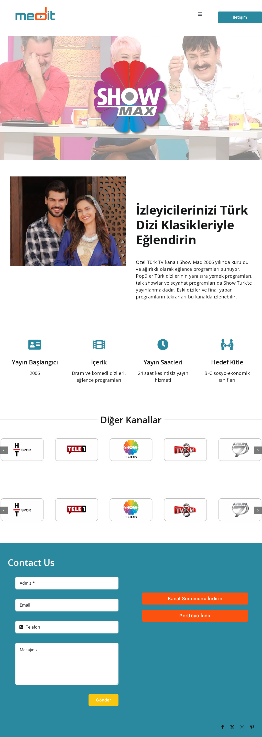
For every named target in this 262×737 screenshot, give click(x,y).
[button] (4, 450)
